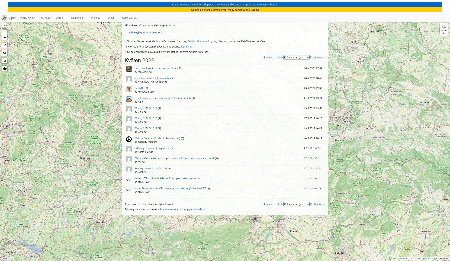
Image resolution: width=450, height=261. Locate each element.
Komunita (186, 46)
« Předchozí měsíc (272, 57)
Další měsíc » (317, 57)
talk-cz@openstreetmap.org (145, 32)
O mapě (45, 17)
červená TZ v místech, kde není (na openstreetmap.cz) (165, 178)
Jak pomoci (77, 17)
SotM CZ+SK (129, 17)
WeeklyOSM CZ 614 (145, 108)
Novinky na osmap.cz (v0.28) (150, 168)
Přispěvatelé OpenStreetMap (423, 258)
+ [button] (5, 32)
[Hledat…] (4, 53)
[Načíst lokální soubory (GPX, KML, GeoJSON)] (4, 68)
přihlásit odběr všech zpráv (201, 41)
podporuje (215, 4)
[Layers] (444, 29)
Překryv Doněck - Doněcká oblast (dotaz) (157, 138)
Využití (60, 17)
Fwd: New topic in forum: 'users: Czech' (156, 68)
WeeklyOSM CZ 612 (145, 128)
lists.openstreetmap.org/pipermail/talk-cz (182, 209)
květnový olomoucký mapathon (151, 148)
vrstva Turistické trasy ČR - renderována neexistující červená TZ (170, 188)
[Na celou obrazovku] (4, 45)
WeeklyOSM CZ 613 (145, 118)
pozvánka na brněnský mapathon (153, 78)
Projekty (96, 17)
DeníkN (138, 88)
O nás (111, 17)
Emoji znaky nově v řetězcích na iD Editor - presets (162, 98)
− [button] (5, 37)
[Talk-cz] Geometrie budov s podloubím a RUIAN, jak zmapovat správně (174, 158)
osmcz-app (398, 258)
